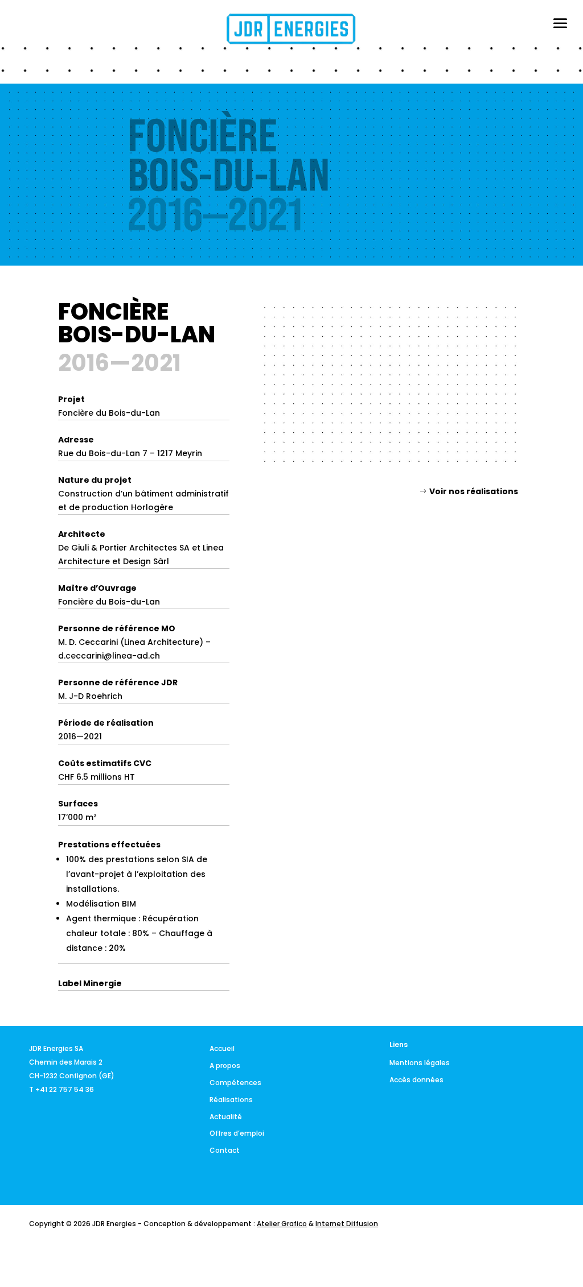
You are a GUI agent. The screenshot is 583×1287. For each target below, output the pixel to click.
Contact (225, 1150)
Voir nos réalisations (473, 491)
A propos (225, 1065)
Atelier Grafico (282, 1223)
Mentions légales (419, 1062)
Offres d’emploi (237, 1133)
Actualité (226, 1117)
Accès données (416, 1080)
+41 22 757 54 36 (64, 1089)
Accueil (222, 1048)
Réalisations (231, 1099)
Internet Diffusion (346, 1223)
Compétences (235, 1082)
